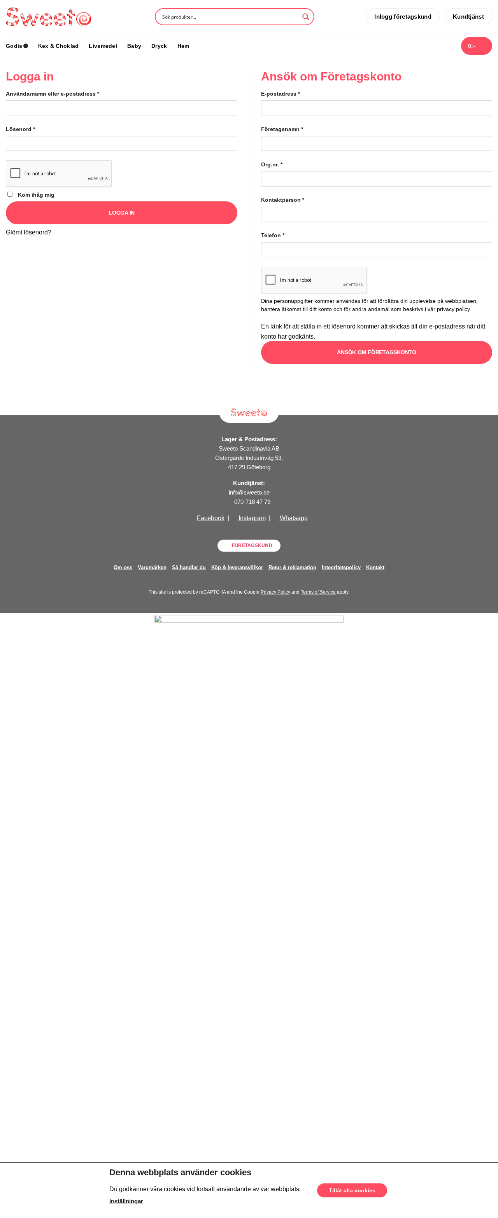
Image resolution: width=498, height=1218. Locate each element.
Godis (14, 46)
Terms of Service (318, 592)
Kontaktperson (282, 200)
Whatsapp (294, 518)
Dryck (159, 46)
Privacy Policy (275, 592)
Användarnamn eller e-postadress (52, 94)
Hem (183, 46)
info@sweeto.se (249, 492)
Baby (134, 46)
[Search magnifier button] (305, 16)
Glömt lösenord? (28, 232)
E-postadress (280, 94)
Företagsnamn (282, 129)
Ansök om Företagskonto (376, 352)
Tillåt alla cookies (352, 1190)
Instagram (252, 518)
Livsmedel (103, 46)
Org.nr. (271, 164)
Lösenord (20, 129)
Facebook (210, 518)
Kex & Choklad (58, 46)
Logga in (122, 213)
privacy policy (453, 309)
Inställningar (126, 1201)
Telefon (272, 235)
